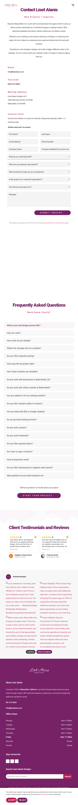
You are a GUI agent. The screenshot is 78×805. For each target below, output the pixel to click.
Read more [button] (14, 549)
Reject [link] (22, 800)
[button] (8, 761)
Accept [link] (12, 800)
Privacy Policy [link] (48, 223)
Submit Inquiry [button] (51, 213)
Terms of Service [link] (60, 223)
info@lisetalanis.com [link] (16, 72)
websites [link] (23, 31)
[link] (11, 7)
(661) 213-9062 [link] (14, 84)
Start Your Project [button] (38, 495)
